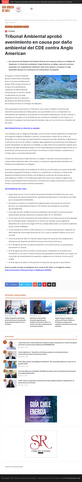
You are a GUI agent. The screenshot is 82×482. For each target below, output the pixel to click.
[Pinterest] (44, 284)
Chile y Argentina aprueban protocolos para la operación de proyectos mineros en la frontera (41, 2)
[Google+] (35, 284)
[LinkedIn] (40, 284)
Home (8, 20)
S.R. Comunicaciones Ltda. (71, 478)
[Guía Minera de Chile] (12, 9)
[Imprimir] (54, 284)
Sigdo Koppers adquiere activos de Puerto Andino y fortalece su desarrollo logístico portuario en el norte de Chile (66, 322)
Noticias (26, 27)
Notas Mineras (18, 27)
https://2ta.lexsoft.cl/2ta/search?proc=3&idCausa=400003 (28, 270)
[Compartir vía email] (49, 284)
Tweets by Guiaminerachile (14, 466)
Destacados (16, 20)
